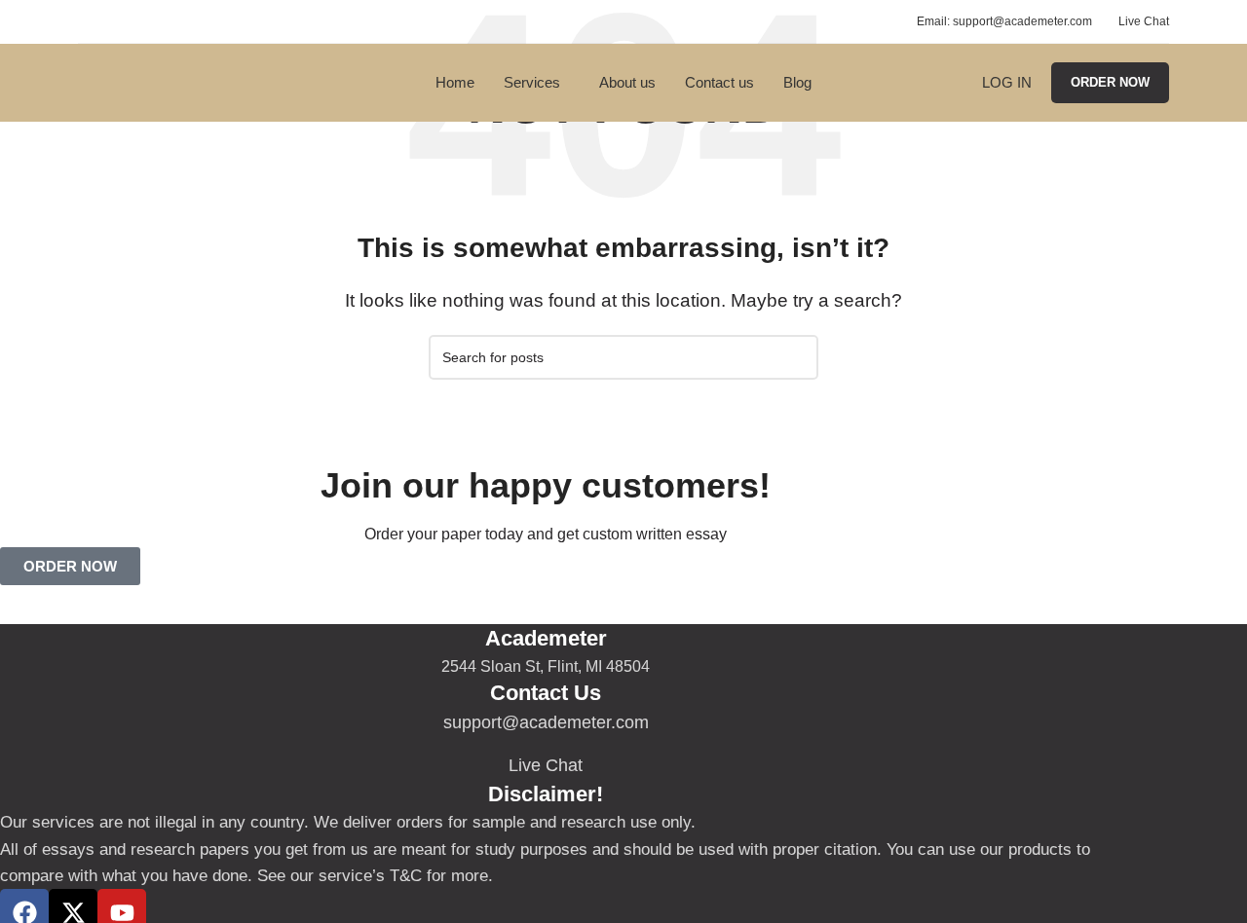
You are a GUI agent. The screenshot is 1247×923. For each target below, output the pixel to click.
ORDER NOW (1110, 82)
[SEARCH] (796, 357)
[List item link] (545, 723)
